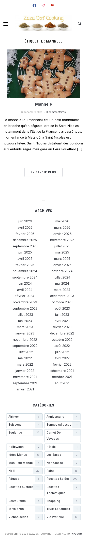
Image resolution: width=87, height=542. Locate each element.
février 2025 (25, 265)
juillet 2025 (62, 246)
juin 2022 (62, 352)
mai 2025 (62, 252)
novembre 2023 (25, 302)
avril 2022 (62, 358)
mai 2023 (25, 321)
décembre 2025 (25, 240)
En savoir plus (43, 172)
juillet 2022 (25, 352)
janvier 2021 (25, 389)
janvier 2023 (25, 333)
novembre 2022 (25, 340)
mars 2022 (25, 364)
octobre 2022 (62, 340)
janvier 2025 (62, 265)
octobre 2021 (62, 377)
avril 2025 (24, 259)
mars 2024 (62, 290)
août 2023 (62, 308)
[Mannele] (43, 52)
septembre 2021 (25, 383)
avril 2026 (25, 227)
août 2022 (62, 346)
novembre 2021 (25, 377)
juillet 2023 (25, 315)
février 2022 (62, 364)
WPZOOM (76, 533)
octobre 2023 (62, 302)
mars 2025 (62, 259)
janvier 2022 (25, 371)
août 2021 (62, 383)
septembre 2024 (25, 277)
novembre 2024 (25, 271)
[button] (5, 24)
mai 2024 (62, 283)
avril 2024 (25, 290)
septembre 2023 (25, 308)
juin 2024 (25, 283)
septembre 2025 (25, 246)
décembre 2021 (62, 371)
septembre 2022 (25, 346)
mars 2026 (62, 227)
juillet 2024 (62, 277)
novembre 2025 (62, 240)
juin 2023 (62, 315)
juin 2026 (25, 221)
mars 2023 (25, 327)
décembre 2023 (62, 296)
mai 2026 (62, 221)
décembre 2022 (62, 333)
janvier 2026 (62, 234)
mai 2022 (25, 358)
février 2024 (24, 296)
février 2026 (25, 234)
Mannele (43, 104)
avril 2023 (62, 321)
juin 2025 (25, 252)
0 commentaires (56, 112)
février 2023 (62, 327)
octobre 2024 (62, 271)
